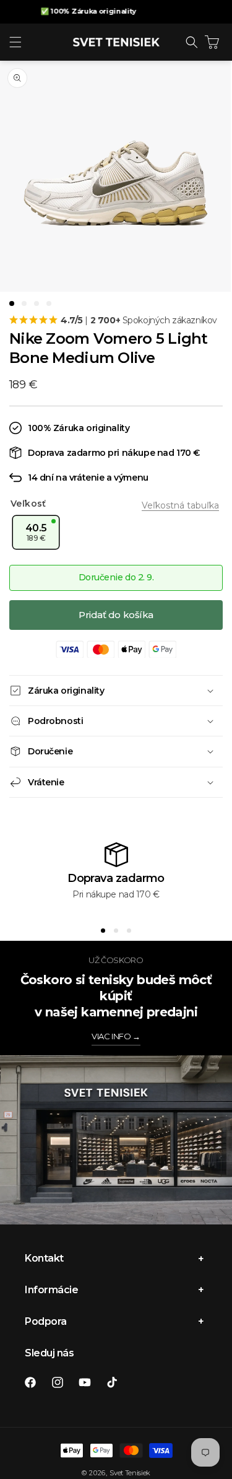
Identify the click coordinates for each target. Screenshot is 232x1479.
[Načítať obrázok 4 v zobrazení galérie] (48, 303)
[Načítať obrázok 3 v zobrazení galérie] (36, 303)
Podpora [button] (46, 1321)
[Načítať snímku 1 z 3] (103, 930)
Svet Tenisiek (130, 1472)
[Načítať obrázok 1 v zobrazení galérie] (11, 303)
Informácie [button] (51, 1290)
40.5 (36, 532)
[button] (15, 42)
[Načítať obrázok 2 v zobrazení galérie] (24, 303)
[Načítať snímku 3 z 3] (128, 930)
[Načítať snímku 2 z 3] (116, 930)
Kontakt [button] (44, 1258)
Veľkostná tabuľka (180, 505)
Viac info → (116, 1036)
